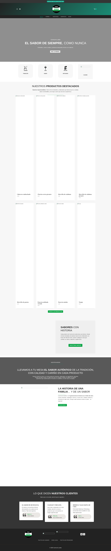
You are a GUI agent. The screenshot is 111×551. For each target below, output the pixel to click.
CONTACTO (63, 16)
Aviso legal (55, 540)
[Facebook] (20, 9)
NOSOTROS (55, 16)
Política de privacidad (66, 540)
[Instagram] (17, 9)
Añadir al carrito (21, 200)
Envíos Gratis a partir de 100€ (55, 1)
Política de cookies (43, 540)
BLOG (69, 16)
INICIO (41, 16)
